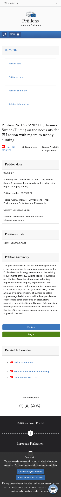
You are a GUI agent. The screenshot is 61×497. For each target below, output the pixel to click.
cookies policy (18, 491)
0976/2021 (12, 50)
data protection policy (42, 487)
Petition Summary (17, 90)
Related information (18, 104)
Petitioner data (15, 77)
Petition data (14, 63)
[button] (30, 433)
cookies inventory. (41, 491)
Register (31, 327)
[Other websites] (55, 3)
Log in (31, 334)
